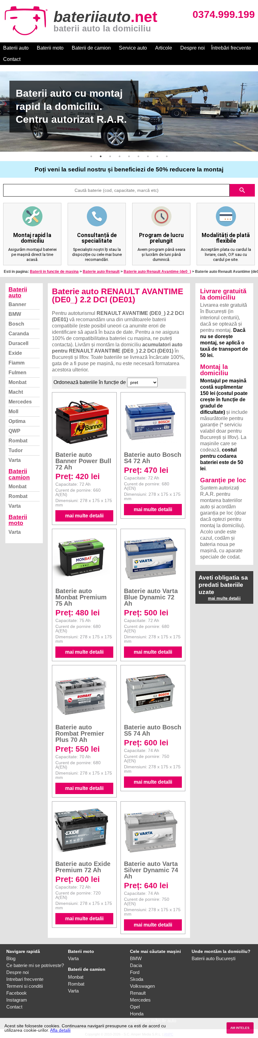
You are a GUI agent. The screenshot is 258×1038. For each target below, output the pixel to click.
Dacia (136, 965)
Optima (16, 421)
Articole (163, 48)
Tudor (15, 450)
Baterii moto (50, 48)
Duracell (18, 343)
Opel (135, 1006)
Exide (15, 353)
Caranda (18, 333)
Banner (17, 304)
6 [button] (138, 156)
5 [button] (129, 156)
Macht (15, 392)
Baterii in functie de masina (54, 271)
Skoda (136, 979)
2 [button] (101, 156)
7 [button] (148, 156)
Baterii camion (19, 474)
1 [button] (91, 156)
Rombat (17, 440)
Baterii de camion (91, 48)
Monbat (17, 382)
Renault (138, 993)
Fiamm (16, 362)
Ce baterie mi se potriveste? (35, 965)
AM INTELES (240, 1028)
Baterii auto (16, 48)
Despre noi (192, 48)
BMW (14, 314)
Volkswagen (142, 986)
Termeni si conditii (24, 986)
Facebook (16, 993)
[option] (129, 111)
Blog (10, 958)
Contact (11, 59)
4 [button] (119, 156)
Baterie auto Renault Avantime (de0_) (157, 271)
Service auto (133, 48)
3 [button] (110, 156)
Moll (13, 411)
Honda (136, 1013)
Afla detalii (60, 1030)
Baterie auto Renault (101, 271)
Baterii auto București (213, 958)
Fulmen (17, 372)
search (242, 190)
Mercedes (20, 401)
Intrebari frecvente (24, 979)
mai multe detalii (84, 515)
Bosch (16, 324)
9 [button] (167, 156)
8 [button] (157, 156)
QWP (14, 431)
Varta (14, 460)
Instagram (16, 1000)
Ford (134, 972)
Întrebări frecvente (231, 48)
